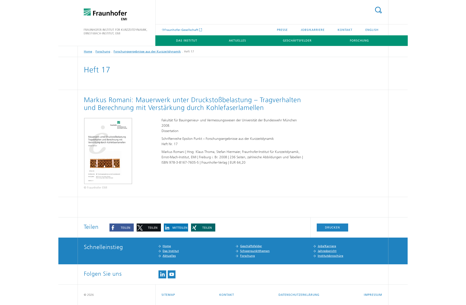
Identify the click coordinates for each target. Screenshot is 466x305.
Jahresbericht (327, 251)
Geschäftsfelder (297, 40)
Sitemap (168, 294)
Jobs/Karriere (313, 30)
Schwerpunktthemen (255, 251)
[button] (121, 227)
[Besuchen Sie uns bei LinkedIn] (162, 274)
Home (88, 51)
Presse (282, 30)
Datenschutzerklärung (299, 294)
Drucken (332, 227)
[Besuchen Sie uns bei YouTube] (171, 274)
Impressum (373, 294)
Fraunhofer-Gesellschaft (181, 29)
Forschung (359, 40)
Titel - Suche (378, 10)
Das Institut (186, 40)
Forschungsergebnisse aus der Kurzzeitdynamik (147, 51)
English (372, 30)
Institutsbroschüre (330, 256)
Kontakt (345, 30)
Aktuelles (237, 40)
